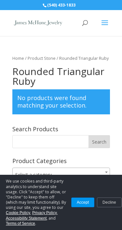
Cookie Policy (18, 213)
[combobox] (61, 172)
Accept (83, 202)
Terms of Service (20, 223)
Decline (109, 202)
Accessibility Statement (26, 218)
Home (18, 58)
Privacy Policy (44, 213)
